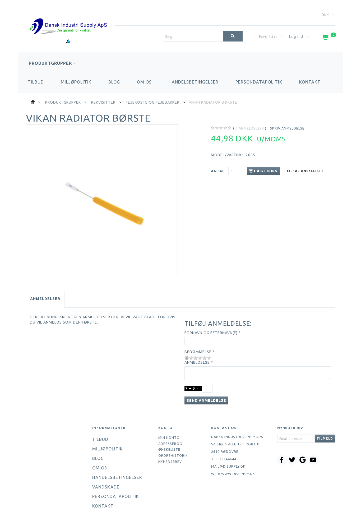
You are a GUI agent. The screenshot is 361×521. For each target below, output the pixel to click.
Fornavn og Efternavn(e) (211, 333)
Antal (218, 171)
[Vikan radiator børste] (102, 200)
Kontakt (310, 82)
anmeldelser (249, 128)
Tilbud (36, 82)
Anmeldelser (45, 299)
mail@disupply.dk (228, 466)
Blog (114, 82)
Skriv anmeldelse (287, 128)
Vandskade (105, 487)
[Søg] (233, 36)
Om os (144, 82)
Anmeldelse (197, 362)
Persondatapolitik (258, 82)
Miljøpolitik (76, 82)
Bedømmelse (198, 352)
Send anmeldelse (206, 400)
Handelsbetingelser (194, 82)
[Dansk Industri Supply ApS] (68, 18)
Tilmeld (325, 438)
